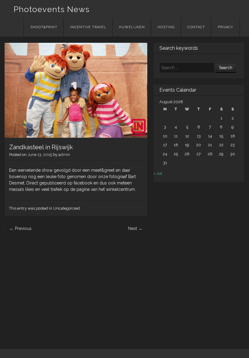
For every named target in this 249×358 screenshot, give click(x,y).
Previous (20, 228)
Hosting (166, 27)
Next (135, 228)
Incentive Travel (88, 27)
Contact (196, 27)
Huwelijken (132, 27)
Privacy (225, 27)
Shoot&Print (43, 27)
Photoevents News (52, 9)
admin (64, 154)
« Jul (157, 173)
